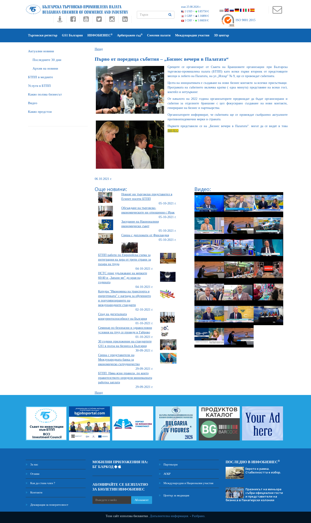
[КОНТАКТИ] (277, 12)
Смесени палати (159, 35)
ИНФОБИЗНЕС (99, 35)
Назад (99, 49)
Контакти (36, 492)
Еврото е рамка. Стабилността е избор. (263, 470)
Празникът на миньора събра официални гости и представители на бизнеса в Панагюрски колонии (254, 494)
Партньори (170, 464)
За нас (34, 464)
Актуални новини (41, 51)
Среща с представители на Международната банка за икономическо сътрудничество (119, 359)
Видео (32, 103)
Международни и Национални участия (188, 483)
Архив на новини (45, 68)
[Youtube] (85, 20)
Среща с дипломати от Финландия (145, 235)
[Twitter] (98, 20)
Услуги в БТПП (39, 86)
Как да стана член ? (42, 483)
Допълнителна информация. (169, 516)
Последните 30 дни (47, 60)
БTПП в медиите (40, 77)
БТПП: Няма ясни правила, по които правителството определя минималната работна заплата (125, 378)
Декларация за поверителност (49, 504)
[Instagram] (111, 20)
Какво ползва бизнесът (45, 94)
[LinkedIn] (125, 20)
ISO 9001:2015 (245, 20)
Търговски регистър (42, 35)
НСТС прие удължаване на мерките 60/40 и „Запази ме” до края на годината (122, 278)
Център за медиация (176, 495)
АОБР (167, 473)
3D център (221, 35)
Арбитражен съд (130, 35)
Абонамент (142, 500)
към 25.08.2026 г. (191, 6)
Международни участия (192, 35)
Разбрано (198, 516)
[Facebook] (72, 20)
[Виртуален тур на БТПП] (60, 20)
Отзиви (34, 473)
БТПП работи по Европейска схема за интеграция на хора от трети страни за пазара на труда (124, 259)
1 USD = (196, 11)
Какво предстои (40, 111)
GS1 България (72, 35)
